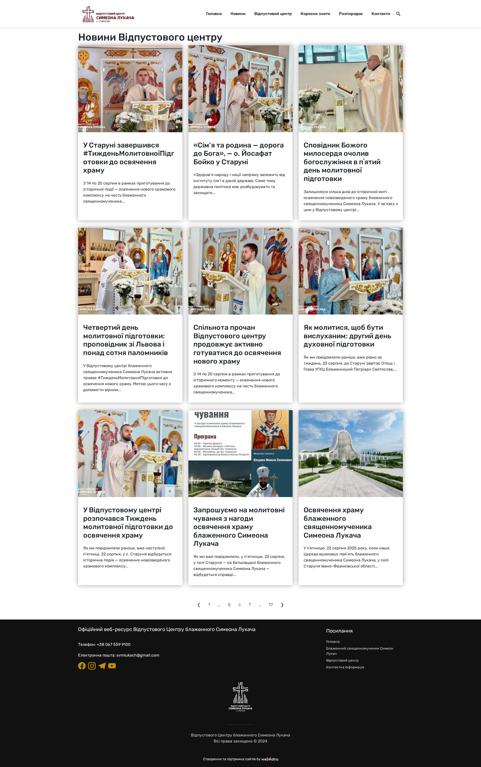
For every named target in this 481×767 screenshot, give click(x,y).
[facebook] (82, 666)
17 (271, 604)
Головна (214, 13)
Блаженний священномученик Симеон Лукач (359, 651)
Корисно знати (315, 13)
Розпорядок (351, 13)
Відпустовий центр (273, 13)
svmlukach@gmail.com (137, 655)
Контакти (381, 13)
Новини (238, 13)
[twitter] (112, 666)
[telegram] (102, 666)
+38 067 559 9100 (114, 644)
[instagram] (92, 666)
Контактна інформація (345, 667)
